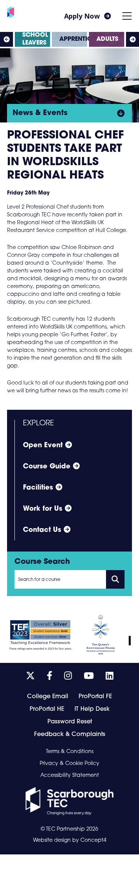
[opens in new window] (69, 801)
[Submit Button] (115, 579)
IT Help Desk (92, 709)
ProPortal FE (95, 697)
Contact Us (42, 530)
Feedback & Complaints (69, 734)
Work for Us (42, 509)
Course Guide (46, 467)
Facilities (38, 488)
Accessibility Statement (69, 775)
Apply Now (82, 16)
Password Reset (69, 722)
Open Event (43, 445)
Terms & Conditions (69, 752)
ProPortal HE (47, 709)
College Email (47, 697)
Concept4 (93, 840)
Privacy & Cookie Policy (69, 763)
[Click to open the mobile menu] (127, 16)
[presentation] (6, 39)
